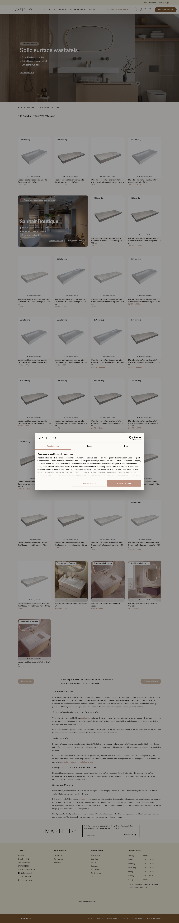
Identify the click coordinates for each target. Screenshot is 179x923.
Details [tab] (90, 446)
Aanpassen (88, 483)
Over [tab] (126, 446)
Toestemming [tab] (53, 446)
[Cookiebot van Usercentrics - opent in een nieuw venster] (131, 438)
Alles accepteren (124, 483)
